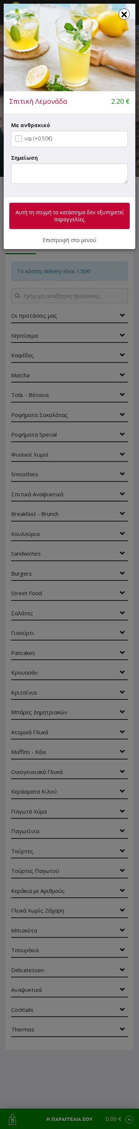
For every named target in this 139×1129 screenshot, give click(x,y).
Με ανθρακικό (30, 125)
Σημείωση (24, 157)
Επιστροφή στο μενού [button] (69, 240)
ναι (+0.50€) (38, 138)
